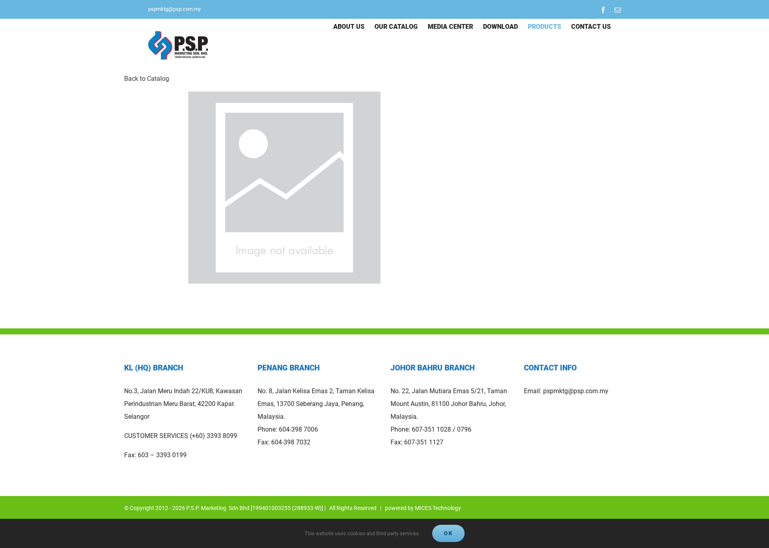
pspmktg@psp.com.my (174, 9)
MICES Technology (438, 508)
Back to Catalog (146, 78)
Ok (448, 533)
